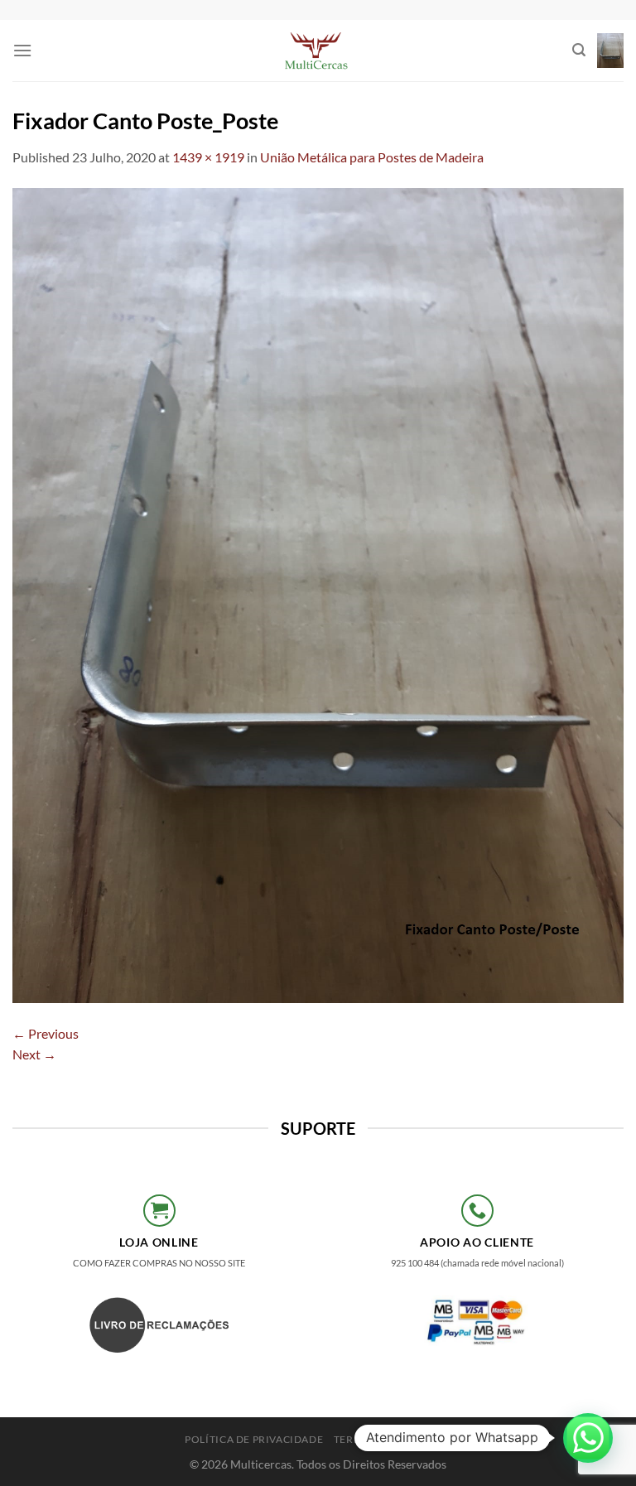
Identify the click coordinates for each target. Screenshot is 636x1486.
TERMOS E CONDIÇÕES (392, 1439)
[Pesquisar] (578, 50)
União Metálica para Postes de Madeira (372, 157)
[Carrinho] (610, 51)
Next (34, 1054)
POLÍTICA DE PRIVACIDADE (254, 1439)
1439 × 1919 (208, 157)
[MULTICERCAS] (318, 50)
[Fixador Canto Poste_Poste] (318, 593)
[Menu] (22, 50)
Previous (45, 1033)
